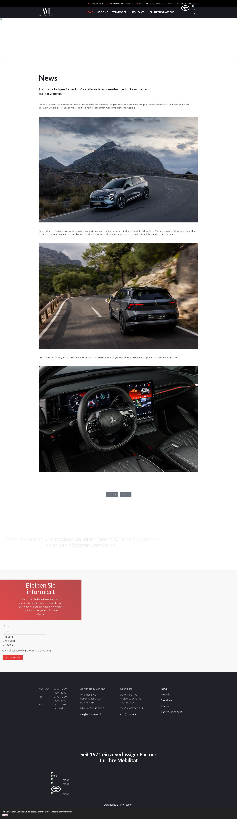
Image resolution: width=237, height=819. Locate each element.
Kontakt (138, 12)
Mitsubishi (10, 640)
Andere (8, 644)
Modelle (102, 12)
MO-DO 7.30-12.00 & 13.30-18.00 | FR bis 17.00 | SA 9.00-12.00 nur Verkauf (168, 3)
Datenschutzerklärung (38, 650)
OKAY (5, 815)
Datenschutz (111, 804)
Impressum (126, 804)
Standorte (119, 12)
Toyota (8, 636)
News (89, 12)
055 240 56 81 (136, 708)
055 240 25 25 (96, 708)
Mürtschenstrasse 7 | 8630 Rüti (121, 3)
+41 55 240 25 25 (96, 3)
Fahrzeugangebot (161, 12)
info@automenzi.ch (91, 714)
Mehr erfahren (65, 812)
